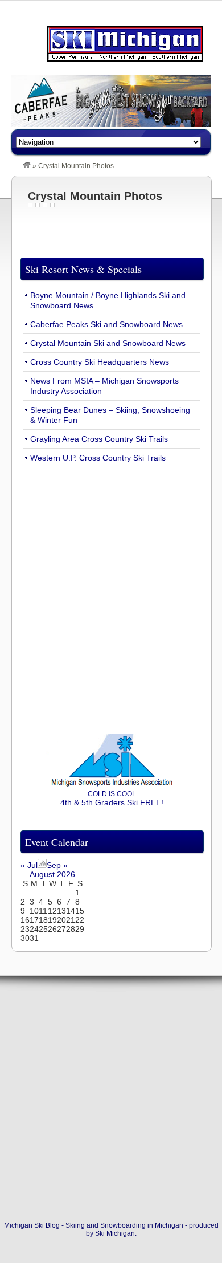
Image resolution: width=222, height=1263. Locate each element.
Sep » (57, 865)
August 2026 (52, 874)
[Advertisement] (111, 587)
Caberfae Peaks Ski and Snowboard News (106, 324)
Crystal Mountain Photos (95, 196)
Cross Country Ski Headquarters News (99, 361)
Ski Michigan (115, 1233)
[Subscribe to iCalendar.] (42, 865)
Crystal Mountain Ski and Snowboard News (108, 343)
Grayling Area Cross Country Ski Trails (99, 438)
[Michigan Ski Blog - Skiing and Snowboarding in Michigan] (27, 166)
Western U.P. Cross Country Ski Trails (98, 457)
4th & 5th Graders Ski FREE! (111, 798)
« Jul (29, 865)
